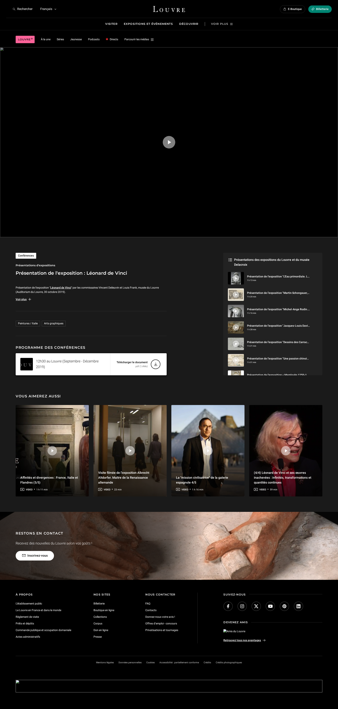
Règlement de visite (27, 616)
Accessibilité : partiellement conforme (179, 662)
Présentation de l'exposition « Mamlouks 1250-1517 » (280, 374)
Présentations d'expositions (35, 265)
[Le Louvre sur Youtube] (270, 606)
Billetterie (99, 603)
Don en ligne (100, 630)
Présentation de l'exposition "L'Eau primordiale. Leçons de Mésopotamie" (292, 276)
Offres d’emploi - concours (161, 623)
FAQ (147, 603)
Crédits (207, 662)
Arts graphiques (53, 323)
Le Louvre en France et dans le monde (38, 610)
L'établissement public (29, 603)
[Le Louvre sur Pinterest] (284, 606)
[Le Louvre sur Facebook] (228, 606)
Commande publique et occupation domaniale (43, 630)
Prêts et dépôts (25, 623)
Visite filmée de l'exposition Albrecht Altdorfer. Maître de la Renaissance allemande (123, 477)
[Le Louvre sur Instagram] (242, 606)
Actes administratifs (28, 636)
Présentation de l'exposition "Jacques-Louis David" (278, 325)
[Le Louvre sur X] (256, 606)
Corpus (97, 623)
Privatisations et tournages (161, 630)
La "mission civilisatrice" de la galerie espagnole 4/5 (202, 480)
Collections (100, 616)
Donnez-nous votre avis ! (160, 616)
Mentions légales (105, 662)
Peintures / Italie (28, 323)
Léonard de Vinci (60, 287)
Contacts (150, 610)
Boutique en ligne (103, 610)
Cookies (150, 662)
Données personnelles (130, 662)
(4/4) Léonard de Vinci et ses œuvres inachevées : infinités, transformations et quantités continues (282, 477)
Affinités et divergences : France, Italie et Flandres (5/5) (49, 480)
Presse (97, 636)
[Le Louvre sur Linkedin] (298, 606)
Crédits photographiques (229, 662)
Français (46, 9)
